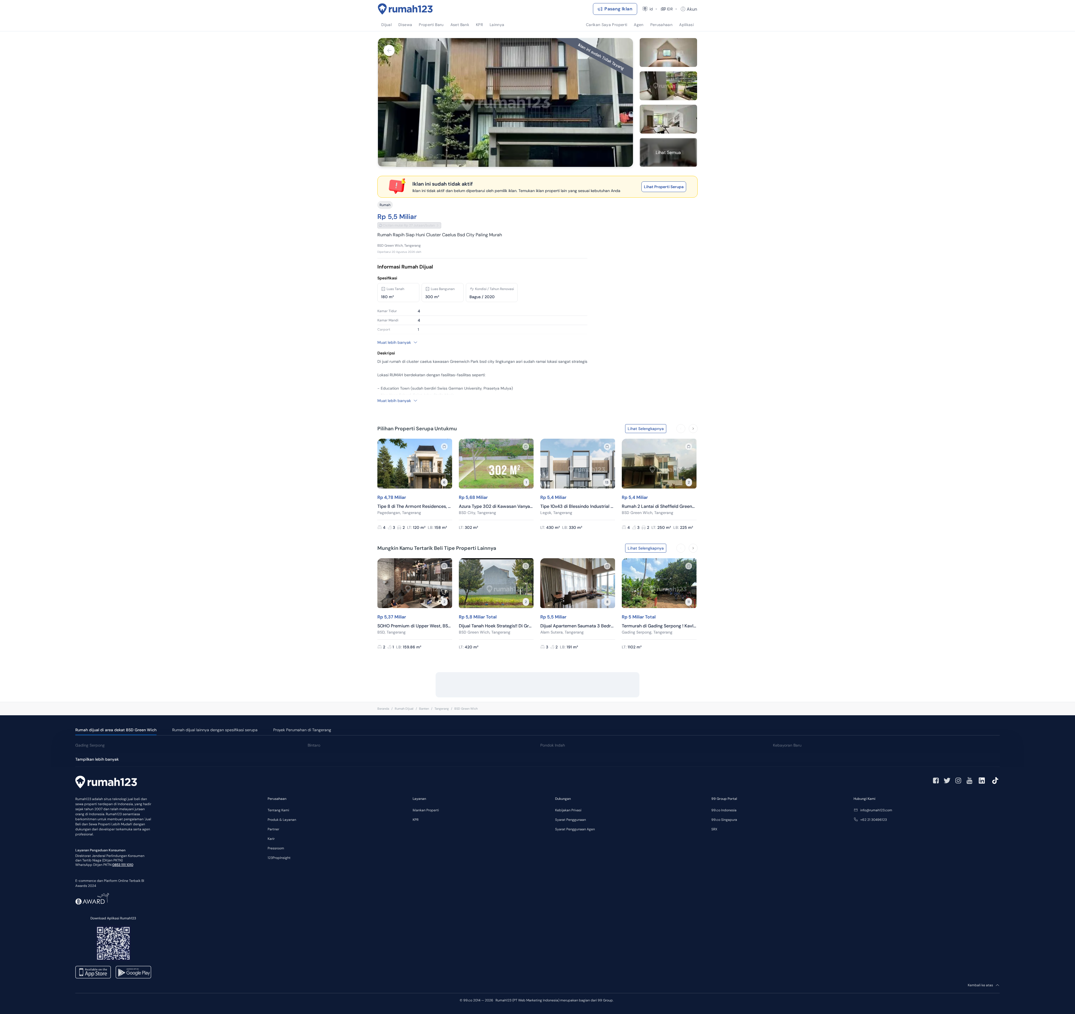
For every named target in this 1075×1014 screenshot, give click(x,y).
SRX (714, 829)
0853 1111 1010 (122, 865)
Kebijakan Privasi (568, 810)
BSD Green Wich (466, 709)
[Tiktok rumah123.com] (995, 780)
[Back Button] (389, 50)
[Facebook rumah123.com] (936, 780)
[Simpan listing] (444, 446)
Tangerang (441, 709)
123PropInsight (279, 858)
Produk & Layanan (282, 819)
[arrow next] (693, 428)
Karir (271, 839)
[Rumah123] (405, 9)
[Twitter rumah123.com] (947, 780)
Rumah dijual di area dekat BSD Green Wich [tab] (115, 729)
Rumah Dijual (404, 709)
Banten (424, 709)
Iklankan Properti (426, 810)
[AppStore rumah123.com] (93, 972)
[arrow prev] (680, 428)
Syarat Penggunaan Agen (575, 829)
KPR (416, 819)
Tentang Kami (278, 810)
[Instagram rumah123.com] (958, 780)
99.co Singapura (724, 819)
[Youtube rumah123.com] (969, 780)
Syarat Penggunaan (570, 819)
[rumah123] (106, 783)
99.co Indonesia (724, 810)
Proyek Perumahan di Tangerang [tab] (302, 729)
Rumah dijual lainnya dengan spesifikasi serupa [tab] (215, 729)
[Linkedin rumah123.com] (981, 780)
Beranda (383, 709)
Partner (273, 829)
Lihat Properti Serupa (664, 186)
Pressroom (276, 848)
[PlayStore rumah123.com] (133, 972)
